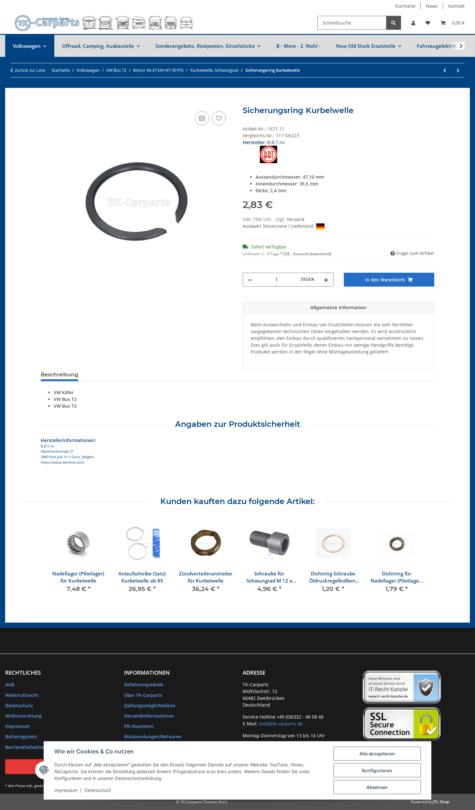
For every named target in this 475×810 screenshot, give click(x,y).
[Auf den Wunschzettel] (219, 118)
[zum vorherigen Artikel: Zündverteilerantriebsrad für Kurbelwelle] (444, 70)
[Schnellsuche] (393, 23)
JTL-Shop (441, 802)
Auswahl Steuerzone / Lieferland (278, 226)
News (432, 6)
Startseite (405, 6)
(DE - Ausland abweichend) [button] (307, 254)
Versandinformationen (149, 716)
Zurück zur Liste (30, 70)
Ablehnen (377, 787)
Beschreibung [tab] (59, 375)
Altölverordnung (23, 716)
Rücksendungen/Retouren (153, 736)
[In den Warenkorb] (46, 102)
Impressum (66, 790)
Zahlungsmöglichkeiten (149, 705)
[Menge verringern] (250, 279)
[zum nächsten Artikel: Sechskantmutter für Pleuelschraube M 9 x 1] (458, 70)
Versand (295, 219)
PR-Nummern (139, 726)
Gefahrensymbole (143, 684)
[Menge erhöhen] (326, 279)
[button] (413, 23)
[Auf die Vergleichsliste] (202, 118)
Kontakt (456, 6)
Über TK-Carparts (143, 695)
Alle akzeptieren (377, 753)
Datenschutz (97, 790)
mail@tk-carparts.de (281, 724)
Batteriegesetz (21, 736)
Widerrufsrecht (21, 695)
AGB (9, 684)
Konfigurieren (377, 770)
